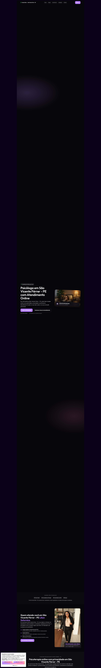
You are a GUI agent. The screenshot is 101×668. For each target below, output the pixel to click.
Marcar (77, 2)
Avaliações (60, 2)
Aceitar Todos (13, 663)
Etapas (49, 2)
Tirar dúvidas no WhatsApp (27, 640)
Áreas (45, 2)
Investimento (54, 2)
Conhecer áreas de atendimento (42, 310)
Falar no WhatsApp (26, 310)
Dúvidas (65, 2)
